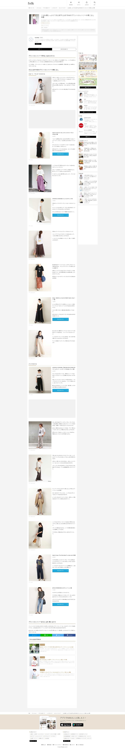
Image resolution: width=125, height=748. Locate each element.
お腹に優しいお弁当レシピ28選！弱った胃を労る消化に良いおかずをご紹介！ (90, 167)
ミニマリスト (41, 734)
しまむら (73, 738)
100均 (36, 734)
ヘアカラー (54, 736)
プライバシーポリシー (58, 744)
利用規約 (49, 744)
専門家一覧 (88, 136)
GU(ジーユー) (74, 736)
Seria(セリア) (67, 734)
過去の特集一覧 (88, 87)
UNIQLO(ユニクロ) (82, 736)
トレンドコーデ (39, 736)
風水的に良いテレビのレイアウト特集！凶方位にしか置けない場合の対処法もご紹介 (90, 155)
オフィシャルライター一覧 (88, 112)
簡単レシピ (41, 738)
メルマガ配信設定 (80, 744)
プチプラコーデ (47, 736)
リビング (47, 734)
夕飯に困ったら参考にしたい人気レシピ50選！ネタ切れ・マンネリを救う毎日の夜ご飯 (90, 161)
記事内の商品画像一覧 (64, 49)
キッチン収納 (53, 734)
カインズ (89, 738)
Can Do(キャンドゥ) (83, 734)
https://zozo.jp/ (33, 105)
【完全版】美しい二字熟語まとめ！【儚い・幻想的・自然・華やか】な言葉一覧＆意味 (90, 149)
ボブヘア (32, 736)
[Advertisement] (52, 119)
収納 (32, 734)
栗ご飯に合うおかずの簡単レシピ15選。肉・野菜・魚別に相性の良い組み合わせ (90, 143)
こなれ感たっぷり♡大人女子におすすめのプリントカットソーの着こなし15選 (76, 713)
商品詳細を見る (60, 153)
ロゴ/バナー (73, 744)
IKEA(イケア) (67, 738)
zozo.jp (32, 159)
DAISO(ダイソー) (75, 734)
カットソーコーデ (45, 25)
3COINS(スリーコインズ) (81, 738)
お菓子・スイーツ (34, 738)
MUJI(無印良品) (67, 736)
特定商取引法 (66, 744)
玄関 (59, 734)
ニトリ (89, 736)
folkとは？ (44, 744)
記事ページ (40, 49)
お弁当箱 (47, 738)
